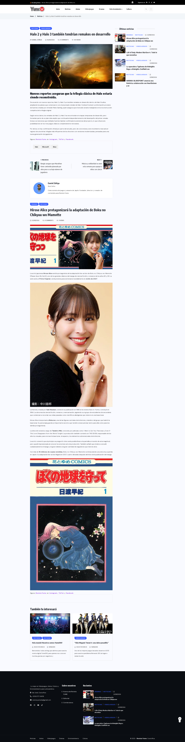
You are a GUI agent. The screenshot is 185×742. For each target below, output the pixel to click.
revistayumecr (39, 647)
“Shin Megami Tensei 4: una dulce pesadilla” (91, 643)
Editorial (66, 698)
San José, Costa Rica (39, 693)
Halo (36, 147)
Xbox (54, 147)
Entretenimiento (115, 9)
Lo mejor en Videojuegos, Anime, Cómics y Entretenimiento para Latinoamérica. (44, 687)
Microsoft (45, 147)
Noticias (68, 9)
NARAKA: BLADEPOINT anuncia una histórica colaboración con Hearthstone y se (141, 83)
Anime (78, 9)
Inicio (58, 9)
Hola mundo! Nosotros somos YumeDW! (47, 643)
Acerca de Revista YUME (70, 693)
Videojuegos (89, 9)
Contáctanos (68, 703)
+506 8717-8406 (38, 696)
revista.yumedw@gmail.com (41, 700)
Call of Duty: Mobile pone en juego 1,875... (55, 2)
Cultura (129, 9)
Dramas (101, 9)
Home (32, 16)
